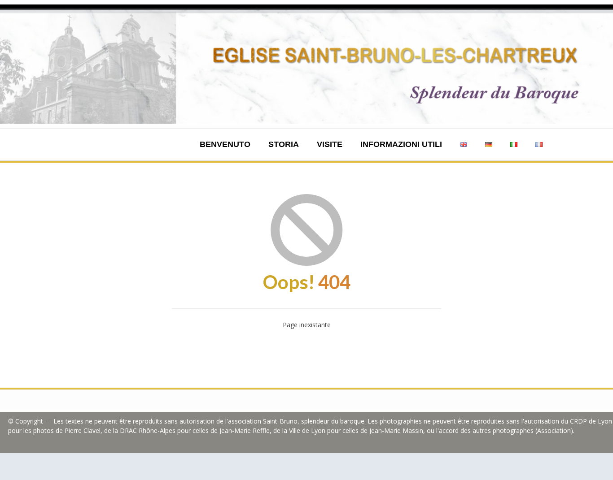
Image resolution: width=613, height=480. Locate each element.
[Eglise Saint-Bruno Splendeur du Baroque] (306, 64)
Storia (283, 144)
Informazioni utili (401, 144)
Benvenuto (225, 144)
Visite (329, 144)
